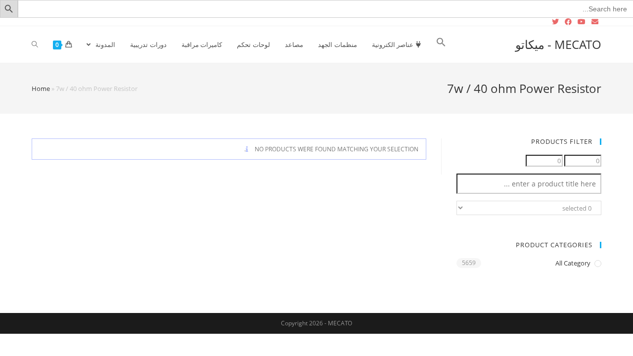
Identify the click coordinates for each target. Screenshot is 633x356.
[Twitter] (557, 22)
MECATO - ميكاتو (558, 44)
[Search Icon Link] (441, 44)
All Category (572, 263)
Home (41, 88)
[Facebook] (568, 22)
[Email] (594, 22)
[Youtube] (581, 22)
